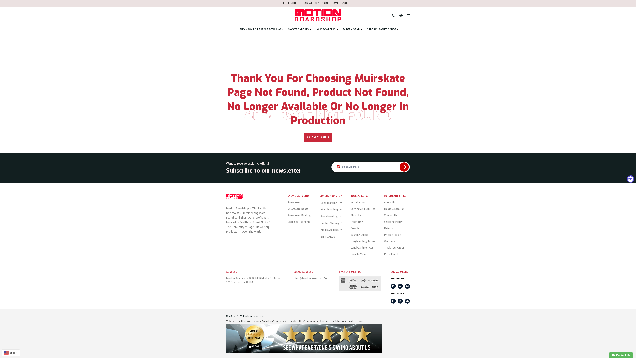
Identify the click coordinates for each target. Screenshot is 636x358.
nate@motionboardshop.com (311, 278)
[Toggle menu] (341, 202)
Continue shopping (318, 137)
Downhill (355, 228)
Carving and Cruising (362, 208)
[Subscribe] (404, 167)
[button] (262, 29)
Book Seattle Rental (299, 221)
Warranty (389, 241)
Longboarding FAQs (361, 247)
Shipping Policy (393, 221)
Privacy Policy (392, 234)
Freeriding (356, 221)
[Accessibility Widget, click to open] (630, 179)
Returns (388, 228)
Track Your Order (394, 247)
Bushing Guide (359, 234)
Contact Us (390, 215)
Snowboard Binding (299, 215)
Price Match (391, 254)
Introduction (357, 202)
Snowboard (294, 202)
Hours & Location (394, 208)
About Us (355, 215)
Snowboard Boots (298, 208)
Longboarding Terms (362, 241)
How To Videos (359, 254)
